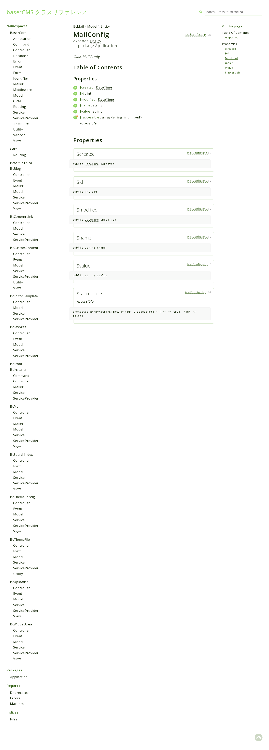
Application (18, 677)
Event (17, 67)
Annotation (22, 38)
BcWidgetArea (21, 624)
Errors (15, 698)
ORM (17, 101)
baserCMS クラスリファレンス (47, 12)
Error (17, 61)
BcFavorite (18, 327)
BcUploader (19, 582)
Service (19, 112)
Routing (19, 106)
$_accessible (89, 117)
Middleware (22, 90)
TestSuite (21, 124)
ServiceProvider (26, 118)
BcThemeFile (20, 539)
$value (85, 111)
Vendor (19, 135)
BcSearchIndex (21, 454)
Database (21, 56)
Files (13, 719)
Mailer (18, 84)
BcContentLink (21, 216)
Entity (105, 26)
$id (82, 93)
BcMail (15, 406)
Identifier (20, 78)
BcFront (16, 364)
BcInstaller (18, 369)
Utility (18, 129)
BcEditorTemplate (24, 296)
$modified (88, 99)
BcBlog (15, 168)
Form (17, 73)
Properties (231, 37)
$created (87, 87)
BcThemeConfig (22, 497)
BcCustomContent (24, 248)
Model (18, 95)
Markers (17, 704)
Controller (21, 50)
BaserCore (18, 33)
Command (21, 44)
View (17, 141)
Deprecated (19, 692)
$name (85, 105)
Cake (14, 149)
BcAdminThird (21, 163)
